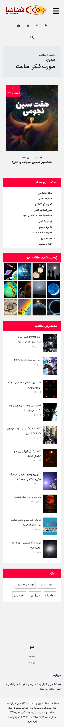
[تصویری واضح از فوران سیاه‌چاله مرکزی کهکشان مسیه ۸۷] (50, 481)
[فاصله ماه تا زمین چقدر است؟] (39, 271)
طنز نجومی (45, 244)
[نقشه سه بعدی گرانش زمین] (10, 289)
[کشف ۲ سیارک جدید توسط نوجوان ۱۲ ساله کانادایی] (50, 435)
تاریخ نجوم (45, 227)
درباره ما (32, 662)
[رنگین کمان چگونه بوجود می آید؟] (24, 307)
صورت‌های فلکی (43, 210)
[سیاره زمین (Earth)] (24, 271)
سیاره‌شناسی (45, 199)
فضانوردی (46, 238)
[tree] (32, 217)
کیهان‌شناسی (45, 221)
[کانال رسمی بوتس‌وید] (18, 26)
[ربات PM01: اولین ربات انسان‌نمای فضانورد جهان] (50, 344)
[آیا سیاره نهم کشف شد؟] (53, 307)
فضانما (32, 656)
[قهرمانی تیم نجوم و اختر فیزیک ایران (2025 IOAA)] (50, 527)
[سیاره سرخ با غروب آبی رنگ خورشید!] (39, 289)
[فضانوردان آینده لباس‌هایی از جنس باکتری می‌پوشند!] (50, 412)
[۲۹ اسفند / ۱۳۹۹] (32, 150)
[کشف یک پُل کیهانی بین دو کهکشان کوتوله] (50, 458)
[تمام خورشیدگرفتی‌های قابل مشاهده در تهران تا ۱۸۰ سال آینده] (53, 271)
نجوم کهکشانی (43, 204)
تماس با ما (32, 669)
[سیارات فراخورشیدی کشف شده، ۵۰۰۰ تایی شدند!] (39, 307)
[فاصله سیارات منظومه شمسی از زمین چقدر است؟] (10, 271)
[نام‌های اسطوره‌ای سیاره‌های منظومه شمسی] (24, 289)
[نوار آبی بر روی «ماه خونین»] (50, 504)
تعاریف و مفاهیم (42, 233)
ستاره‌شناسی (45, 193)
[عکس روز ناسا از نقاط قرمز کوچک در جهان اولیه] (50, 390)
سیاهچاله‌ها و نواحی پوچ (37, 216)
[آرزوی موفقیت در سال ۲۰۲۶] (50, 367)
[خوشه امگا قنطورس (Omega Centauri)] (50, 550)
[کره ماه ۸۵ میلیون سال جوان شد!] (53, 289)
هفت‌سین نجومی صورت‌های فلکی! (32, 162)
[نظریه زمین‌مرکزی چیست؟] (10, 307)
